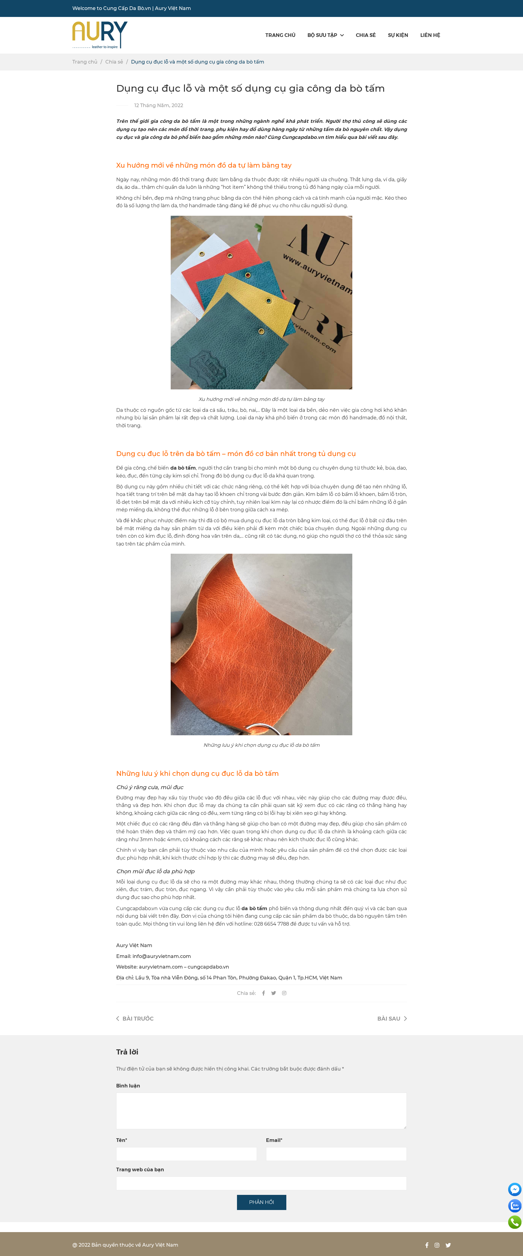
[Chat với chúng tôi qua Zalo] (514, 1205)
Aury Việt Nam (173, 8)
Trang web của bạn (140, 1169)
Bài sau (388, 1018)
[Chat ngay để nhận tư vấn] (514, 1189)
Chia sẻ (366, 34)
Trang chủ (280, 34)
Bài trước (138, 1018)
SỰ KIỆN (398, 34)
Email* (274, 1139)
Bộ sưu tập (322, 34)
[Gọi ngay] (514, 1222)
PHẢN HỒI (261, 1202)
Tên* (121, 1139)
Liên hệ (430, 34)
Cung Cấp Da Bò (123, 8)
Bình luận (128, 1085)
